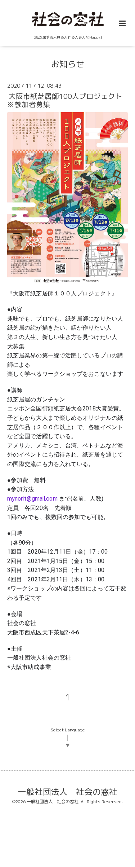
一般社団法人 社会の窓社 (67, 791)
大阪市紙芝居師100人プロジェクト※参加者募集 (64, 100)
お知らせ (67, 64)
